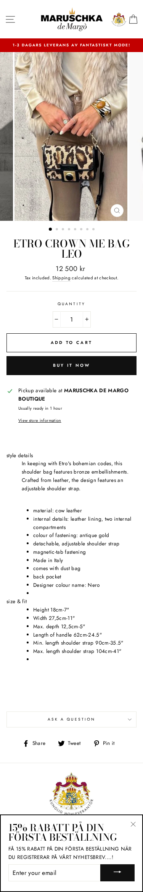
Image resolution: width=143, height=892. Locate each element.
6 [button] (82, 230)
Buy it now (71, 365)
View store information (39, 420)
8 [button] (94, 230)
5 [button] (76, 230)
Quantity (71, 304)
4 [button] (70, 230)
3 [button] (64, 230)
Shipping (61, 278)
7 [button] (88, 230)
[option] (71, 45)
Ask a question (71, 719)
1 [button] (51, 229)
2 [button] (57, 230)
